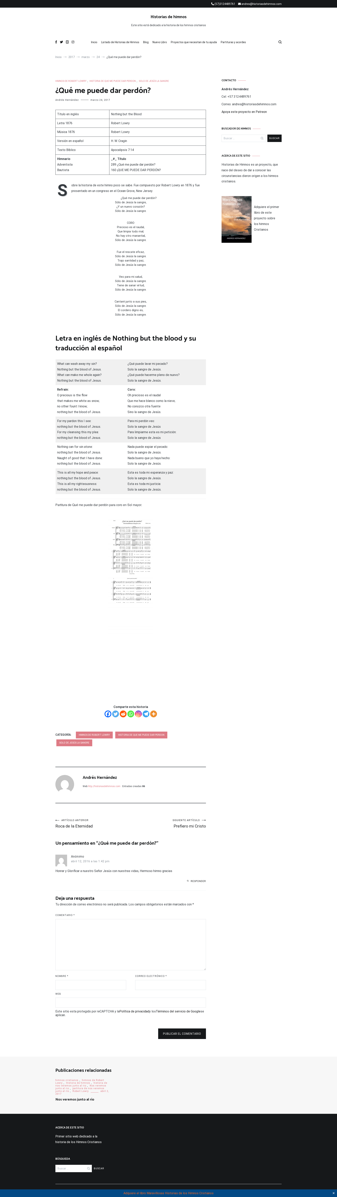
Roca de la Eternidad (74, 823)
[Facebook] (108, 714)
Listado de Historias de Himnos (120, 42)
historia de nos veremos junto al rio (81, 1084)
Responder (198, 881)
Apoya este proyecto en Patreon (244, 112)
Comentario (65, 915)
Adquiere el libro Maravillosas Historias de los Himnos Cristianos (168, 1193)
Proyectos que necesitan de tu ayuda (194, 42)
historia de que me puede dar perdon (113, 81)
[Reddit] (123, 714)
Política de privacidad (134, 1011)
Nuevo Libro (160, 42)
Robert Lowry (120, 123)
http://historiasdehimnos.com (104, 786)
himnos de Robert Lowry (70, 81)
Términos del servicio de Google (178, 1011)
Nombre (61, 976)
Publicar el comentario (182, 1033)
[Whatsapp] (130, 714)
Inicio (94, 42)
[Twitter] (115, 714)
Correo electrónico (151, 976)
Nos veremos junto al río (74, 1099)
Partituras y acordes (233, 42)
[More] (153, 714)
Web (58, 994)
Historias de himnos (168, 17)
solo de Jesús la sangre (154, 81)
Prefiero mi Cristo (189, 823)
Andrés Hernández (67, 100)
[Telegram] (146, 714)
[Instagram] (138, 714)
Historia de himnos (78, 1083)
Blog (146, 42)
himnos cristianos (66, 1080)
